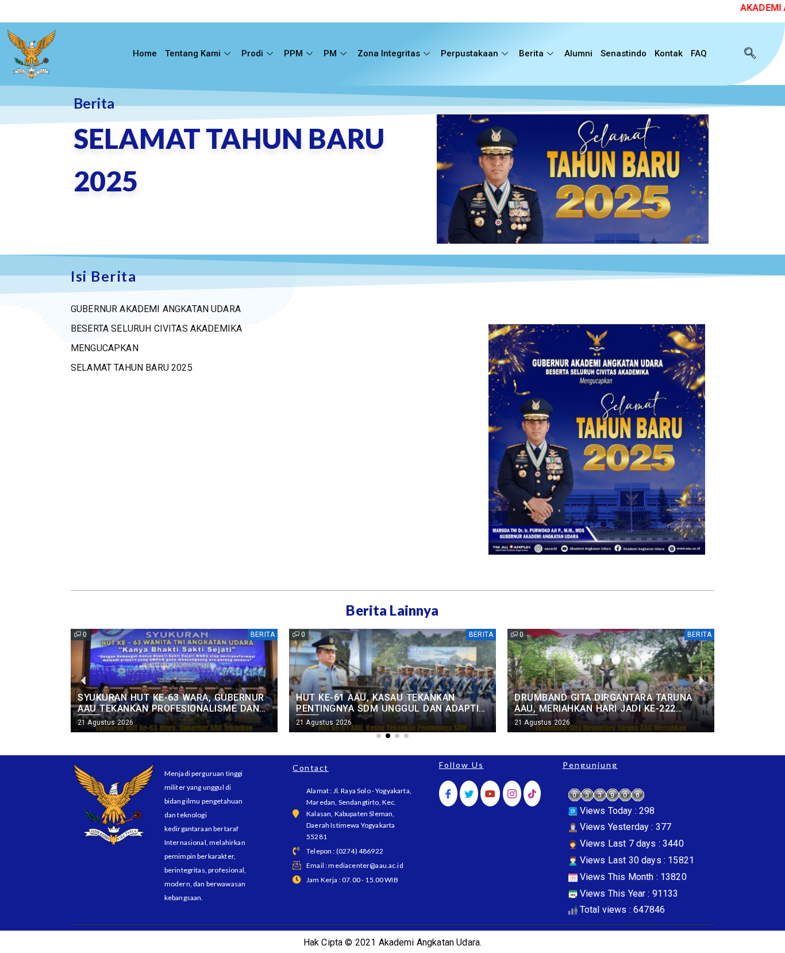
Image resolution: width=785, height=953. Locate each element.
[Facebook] (448, 793)
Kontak (669, 53)
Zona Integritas (388, 53)
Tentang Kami (193, 53)
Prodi (252, 53)
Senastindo (624, 53)
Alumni (578, 53)
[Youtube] (490, 793)
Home (145, 53)
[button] (378, 735)
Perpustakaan (469, 53)
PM (330, 53)
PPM (293, 53)
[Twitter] (469, 793)
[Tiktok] (532, 793)
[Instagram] (512, 793)
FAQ (699, 53)
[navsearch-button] (750, 54)
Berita (531, 53)
